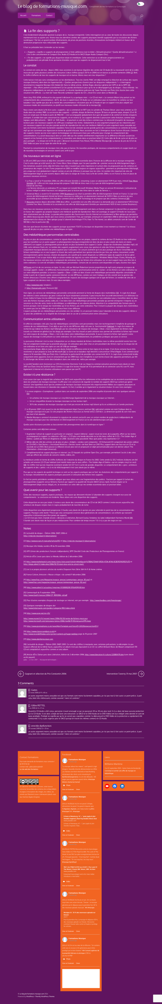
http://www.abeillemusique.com (40, 639)
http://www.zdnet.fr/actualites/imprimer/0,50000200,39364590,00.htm (56, 587)
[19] (131, 518)
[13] (117, 293)
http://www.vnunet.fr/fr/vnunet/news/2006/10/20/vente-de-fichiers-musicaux (56, 618)
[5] (116, 93)
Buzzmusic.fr (70, 194)
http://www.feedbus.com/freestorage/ (106, 600)
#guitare (67, 809)
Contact (49, 15)
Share (78, 789)
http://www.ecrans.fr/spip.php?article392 (43, 541)
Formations (36, 15)
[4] (129, 85)
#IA (92, 809)
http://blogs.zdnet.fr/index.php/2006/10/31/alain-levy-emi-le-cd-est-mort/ (54, 564)
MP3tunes (28, 267)
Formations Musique (77, 759)
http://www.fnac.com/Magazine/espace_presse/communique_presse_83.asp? (58, 580)
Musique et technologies (48, 660)
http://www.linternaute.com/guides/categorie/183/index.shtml (49, 608)
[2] (132, 73)
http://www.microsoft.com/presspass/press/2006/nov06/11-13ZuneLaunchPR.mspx (57, 621)
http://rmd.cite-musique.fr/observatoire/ (40, 536)
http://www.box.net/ (35, 285)
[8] (110, 141)
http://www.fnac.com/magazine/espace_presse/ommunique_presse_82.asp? (55, 582)
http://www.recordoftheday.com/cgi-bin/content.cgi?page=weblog (51, 634)
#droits (64, 782)
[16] (93, 409)
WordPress (30, 996)
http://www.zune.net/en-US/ (38, 613)
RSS (140, 4)
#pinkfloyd (72, 862)
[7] (102, 138)
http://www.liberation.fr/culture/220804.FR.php (104, 654)
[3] (62, 85)
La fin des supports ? (43, 30)
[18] (25, 465)
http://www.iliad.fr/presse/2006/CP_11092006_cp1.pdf (45, 595)
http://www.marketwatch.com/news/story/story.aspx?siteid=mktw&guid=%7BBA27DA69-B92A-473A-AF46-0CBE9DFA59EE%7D (78, 562)
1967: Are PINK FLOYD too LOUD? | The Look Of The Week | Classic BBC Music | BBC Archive (80, 868)
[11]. (47, 222)
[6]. (99, 105)
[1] (112, 70)
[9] (35, 183)
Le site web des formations (29, 769)
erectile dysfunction (41, 725)
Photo (68, 785)
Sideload (110, 326)
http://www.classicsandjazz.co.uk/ (41, 631)
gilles (25, 660)
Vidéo (68, 831)
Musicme (30, 202)
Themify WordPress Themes (45, 996)
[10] (127, 198)
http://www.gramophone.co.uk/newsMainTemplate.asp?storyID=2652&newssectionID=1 (62, 626)
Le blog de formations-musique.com (32, 994)
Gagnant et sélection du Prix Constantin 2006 (45, 673)
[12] (56, 288)
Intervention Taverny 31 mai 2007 (125, 673)
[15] (28, 394)
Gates (34, 690)
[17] (111, 420)
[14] (64, 352)
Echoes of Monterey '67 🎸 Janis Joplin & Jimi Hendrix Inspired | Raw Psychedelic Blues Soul (80, 817)
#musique (91, 779)
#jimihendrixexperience (70, 777)
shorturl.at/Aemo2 (73, 782)
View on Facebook (68, 789)
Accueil (23, 15)
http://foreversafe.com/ (36, 288)
